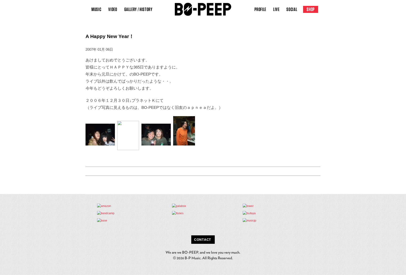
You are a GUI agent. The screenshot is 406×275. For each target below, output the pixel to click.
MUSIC (96, 9)
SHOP (311, 9)
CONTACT (202, 239)
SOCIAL (291, 9)
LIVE (276, 9)
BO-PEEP (203, 9)
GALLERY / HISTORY (138, 9)
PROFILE (260, 9)
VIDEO (112, 9)
